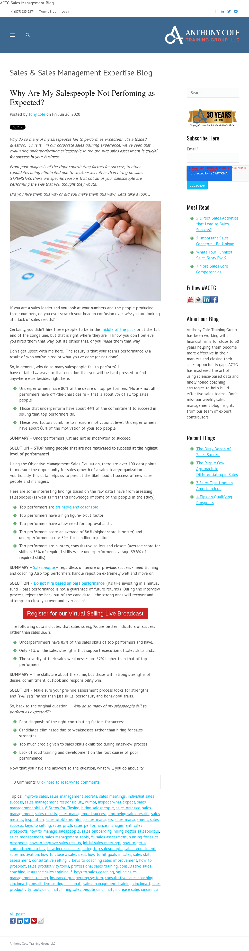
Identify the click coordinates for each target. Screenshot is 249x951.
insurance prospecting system (76, 877)
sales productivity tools (48, 866)
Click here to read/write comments (68, 782)
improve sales (35, 796)
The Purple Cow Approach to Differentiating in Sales (217, 468)
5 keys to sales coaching (92, 872)
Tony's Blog (47, 11)
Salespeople (44, 567)
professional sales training (94, 866)
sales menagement (26, 837)
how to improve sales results (55, 842)
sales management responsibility (54, 802)
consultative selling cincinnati (55, 883)
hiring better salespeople (136, 831)
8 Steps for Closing (62, 808)
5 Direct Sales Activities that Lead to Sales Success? (217, 223)
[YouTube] (236, 13)
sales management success (83, 813)
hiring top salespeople (102, 848)
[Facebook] (215, 13)
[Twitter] (229, 13)
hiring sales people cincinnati (87, 889)
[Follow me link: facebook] (214, 302)
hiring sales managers (94, 819)
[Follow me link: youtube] (191, 302)
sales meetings (112, 796)
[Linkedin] (222, 13)
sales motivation (24, 854)
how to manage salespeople (54, 831)
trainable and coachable (76, 507)
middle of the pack (118, 329)
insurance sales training (48, 872)
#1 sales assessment (109, 837)
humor (90, 802)
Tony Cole (36, 114)
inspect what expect (116, 802)
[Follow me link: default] (198, 302)
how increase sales (63, 848)
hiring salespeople (97, 808)
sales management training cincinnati (116, 883)
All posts (18, 914)
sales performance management (103, 825)
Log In (66, 11)
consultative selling (49, 860)
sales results (46, 813)
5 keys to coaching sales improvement (103, 860)
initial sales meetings (102, 842)
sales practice (128, 808)
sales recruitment (140, 848)
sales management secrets (73, 796)
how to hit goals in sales (109, 854)
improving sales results (128, 813)
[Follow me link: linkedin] (206, 302)
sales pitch (62, 825)
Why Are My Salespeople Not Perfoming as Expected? (82, 97)
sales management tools (67, 837)
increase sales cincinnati (136, 889)
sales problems (59, 819)
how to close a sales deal (63, 854)
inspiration (34, 819)
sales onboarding (97, 831)
